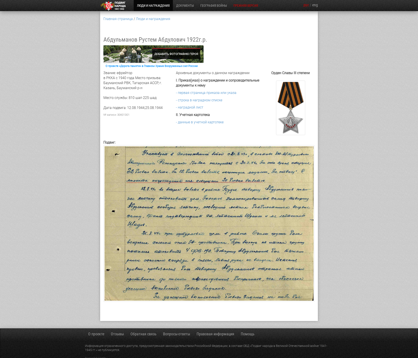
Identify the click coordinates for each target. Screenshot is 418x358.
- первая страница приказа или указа (206, 93)
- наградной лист (189, 107)
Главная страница (118, 19)
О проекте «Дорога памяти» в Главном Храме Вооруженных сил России (152, 66)
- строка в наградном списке (199, 100)
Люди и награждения (153, 19)
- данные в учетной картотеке (200, 122)
